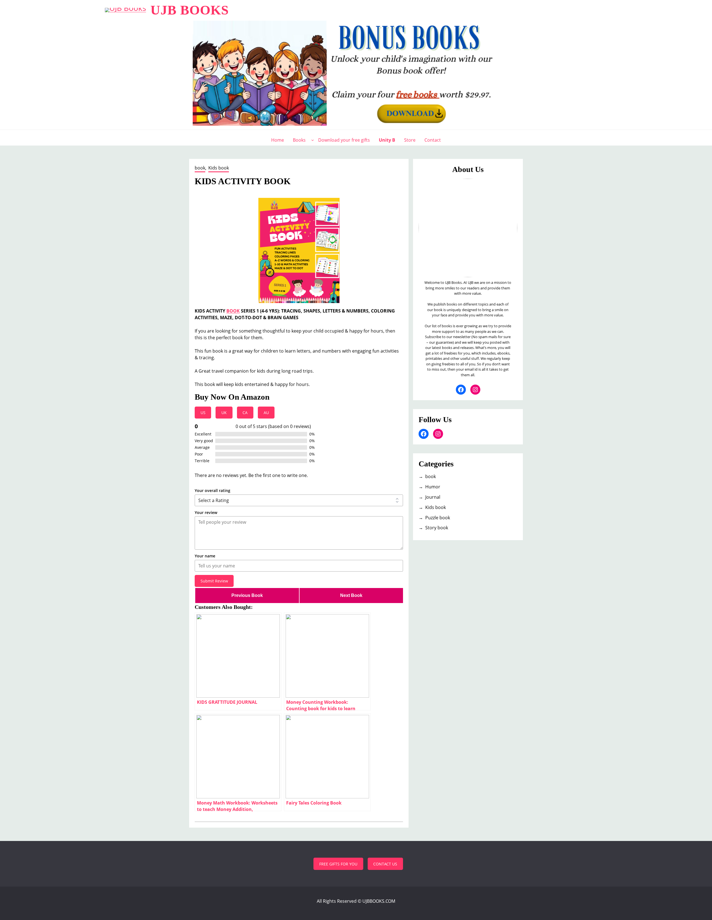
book (200, 168)
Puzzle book (437, 518)
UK (224, 412)
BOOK (233, 311)
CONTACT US (385, 864)
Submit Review (214, 581)
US (203, 412)
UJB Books (189, 10)
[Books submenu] (312, 140)
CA (245, 412)
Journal (432, 497)
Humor (432, 487)
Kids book (218, 168)
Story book (436, 528)
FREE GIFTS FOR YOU (338, 864)
